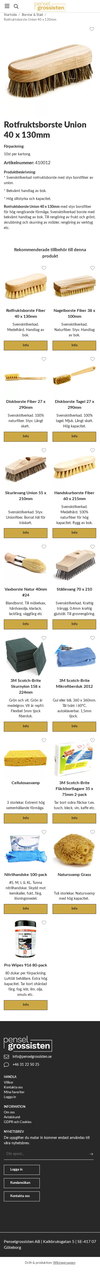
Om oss (9, 1112)
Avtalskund (12, 1117)
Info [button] (26, 345)
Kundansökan (20, 1183)
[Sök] (16, 6)
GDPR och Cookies (18, 1122)
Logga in (10, 1097)
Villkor (8, 1082)
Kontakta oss (13, 1087)
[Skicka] (91, 1154)
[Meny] (7, 6)
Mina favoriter (14, 1092)
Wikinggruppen (64, 1263)
